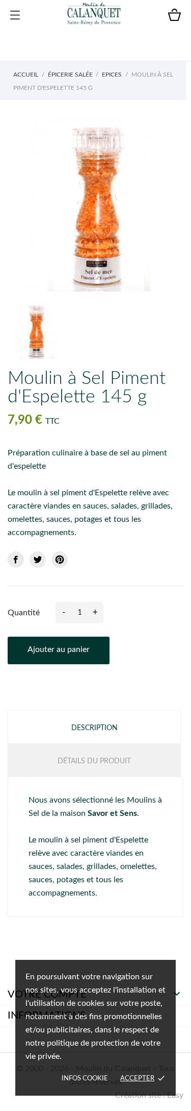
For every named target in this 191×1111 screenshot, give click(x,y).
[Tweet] (38, 559)
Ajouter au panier (59, 649)
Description (94, 728)
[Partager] (16, 559)
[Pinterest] (59, 559)
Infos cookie (85, 1078)
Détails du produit (94, 761)
